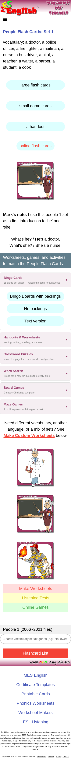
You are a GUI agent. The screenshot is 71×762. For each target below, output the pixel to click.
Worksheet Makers (35, 712)
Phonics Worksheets (35, 703)
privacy (51, 756)
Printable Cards (35, 694)
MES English (36, 675)
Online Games (35, 607)
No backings (35, 308)
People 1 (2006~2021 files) (27, 629)
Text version (35, 321)
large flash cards (35, 85)
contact (66, 756)
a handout (35, 126)
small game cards (35, 105)
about (58, 756)
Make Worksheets (35, 588)
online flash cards (35, 145)
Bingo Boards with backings (35, 296)
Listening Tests (35, 598)
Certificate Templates (35, 684)
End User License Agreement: (14, 732)
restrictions (41, 756)
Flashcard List (35, 653)
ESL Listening (35, 722)
